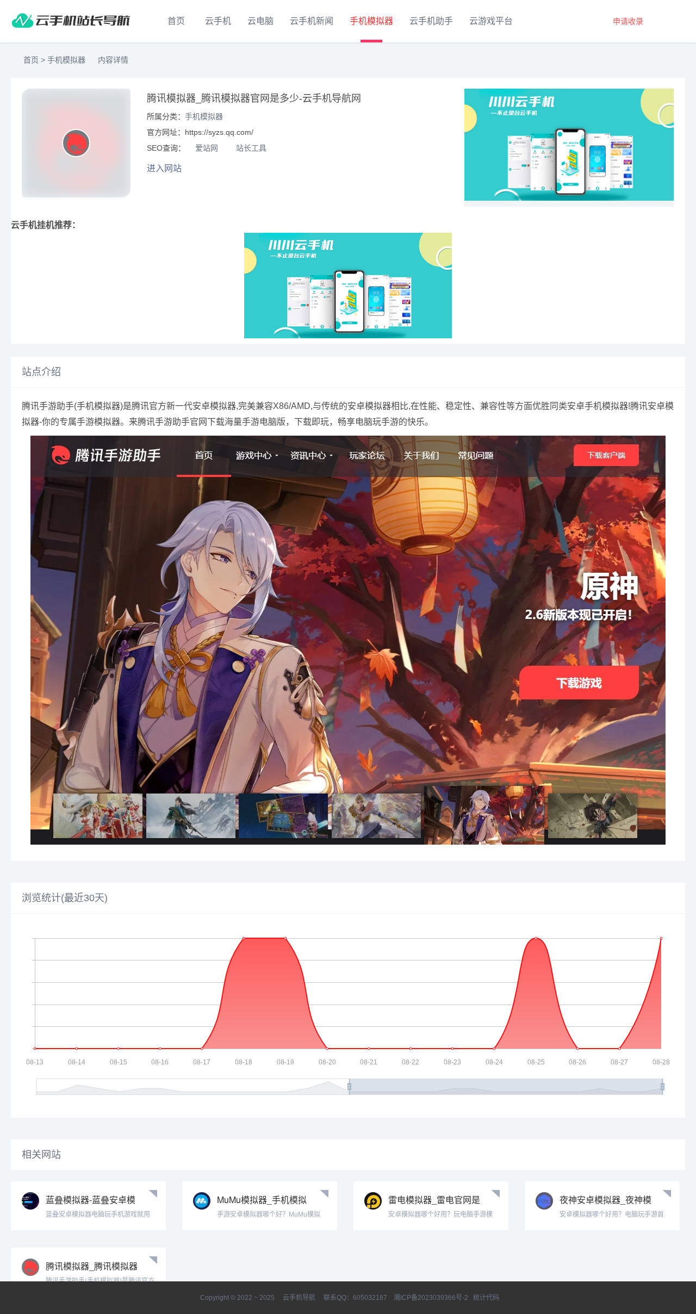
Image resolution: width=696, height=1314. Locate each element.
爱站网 (206, 148)
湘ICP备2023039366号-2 (431, 1297)
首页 (176, 21)
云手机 (218, 21)
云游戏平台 (491, 21)
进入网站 (165, 168)
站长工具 (251, 148)
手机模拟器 (371, 21)
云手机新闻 (311, 21)
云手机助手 (431, 21)
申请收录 (628, 21)
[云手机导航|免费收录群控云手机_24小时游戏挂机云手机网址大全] (70, 21)
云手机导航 (299, 1297)
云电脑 (260, 21)
